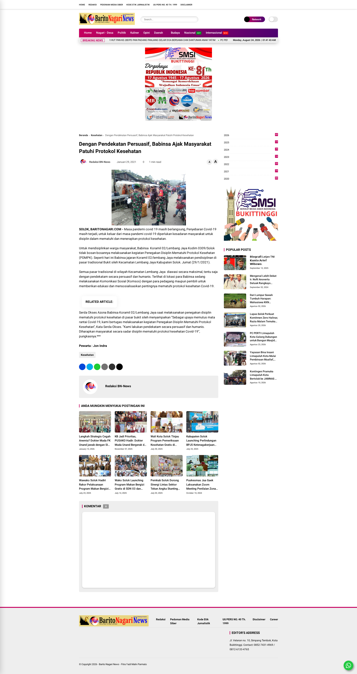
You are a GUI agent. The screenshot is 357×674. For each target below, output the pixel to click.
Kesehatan (96, 135)
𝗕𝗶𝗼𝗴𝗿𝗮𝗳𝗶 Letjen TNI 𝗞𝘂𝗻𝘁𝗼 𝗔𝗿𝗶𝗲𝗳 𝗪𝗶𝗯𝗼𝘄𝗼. (262, 260)
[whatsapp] (97, 367)
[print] (104, 367)
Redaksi (93, 5)
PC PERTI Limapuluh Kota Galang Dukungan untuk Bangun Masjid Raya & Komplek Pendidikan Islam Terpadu (263, 337)
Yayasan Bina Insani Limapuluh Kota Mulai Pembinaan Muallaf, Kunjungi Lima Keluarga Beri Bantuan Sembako (263, 356)
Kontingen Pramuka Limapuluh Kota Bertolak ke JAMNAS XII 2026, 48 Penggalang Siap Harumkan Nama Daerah (264, 375)
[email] (112, 367)
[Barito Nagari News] (107, 24)
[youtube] (222, 4)
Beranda (83, 135)
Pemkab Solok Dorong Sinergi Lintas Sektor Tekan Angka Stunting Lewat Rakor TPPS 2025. (166, 485)
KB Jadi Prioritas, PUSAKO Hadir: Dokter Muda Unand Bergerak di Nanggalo (130, 441)
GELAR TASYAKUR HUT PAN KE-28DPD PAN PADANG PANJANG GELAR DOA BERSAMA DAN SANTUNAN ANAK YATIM (136, 40)
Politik (122, 32)
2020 (251, 179)
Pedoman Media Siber (111, 5)
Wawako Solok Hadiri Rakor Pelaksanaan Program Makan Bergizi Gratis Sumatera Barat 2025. (94, 485)
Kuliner (134, 32)
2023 (251, 157)
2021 (251, 172)
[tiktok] (228, 4)
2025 (251, 143)
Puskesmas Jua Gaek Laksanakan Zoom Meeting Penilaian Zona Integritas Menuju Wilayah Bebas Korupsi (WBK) (201, 485)
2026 (251, 135)
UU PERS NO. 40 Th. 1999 (165, 5)
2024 (251, 150)
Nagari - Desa (104, 32)
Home (82, 5)
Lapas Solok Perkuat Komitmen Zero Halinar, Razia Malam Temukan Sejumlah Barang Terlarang (264, 317)
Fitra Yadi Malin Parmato (134, 664)
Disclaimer (186, 5)
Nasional (192, 32)
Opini (146, 32)
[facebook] (211, 4)
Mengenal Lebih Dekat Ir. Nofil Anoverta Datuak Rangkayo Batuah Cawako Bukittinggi (263, 279)
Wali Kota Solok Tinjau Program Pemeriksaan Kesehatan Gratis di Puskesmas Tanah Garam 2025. (166, 441)
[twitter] (89, 367)
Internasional (217, 32)
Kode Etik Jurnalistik (138, 5)
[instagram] (217, 4)
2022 (251, 164)
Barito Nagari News (109, 664)
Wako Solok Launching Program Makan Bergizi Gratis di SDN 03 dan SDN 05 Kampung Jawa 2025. (129, 485)
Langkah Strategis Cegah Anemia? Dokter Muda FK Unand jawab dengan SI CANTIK (94, 441)
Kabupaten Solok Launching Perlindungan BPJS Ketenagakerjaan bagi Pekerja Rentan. (201, 441)
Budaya (175, 32)
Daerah (158, 32)
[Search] (195, 19)
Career (274, 619)
